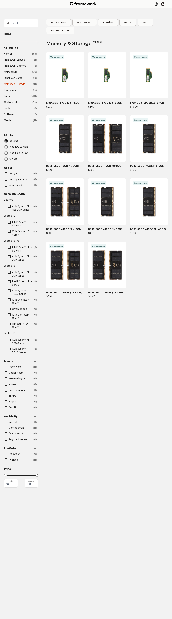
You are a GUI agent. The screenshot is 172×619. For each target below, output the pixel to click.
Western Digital (17, 378)
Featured (14, 141)
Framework (15, 367)
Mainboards (10, 72)
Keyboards (10, 90)
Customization (12, 102)
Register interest (18, 439)
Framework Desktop (15, 66)
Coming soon (16, 428)
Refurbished (15, 185)
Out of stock (16, 433)
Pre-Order (14, 454)
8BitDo (12, 396)
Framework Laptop (14, 60)
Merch (7, 120)
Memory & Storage (14, 84)
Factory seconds (18, 179)
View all (8, 54)
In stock (13, 422)
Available (13, 460)
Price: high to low (18, 153)
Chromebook (19, 309)
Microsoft (14, 384)
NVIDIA (12, 402)
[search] (21, 23)
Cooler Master (16, 373)
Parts (7, 96)
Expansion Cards (13, 78)
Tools (7, 108)
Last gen (13, 173)
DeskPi (12, 407)
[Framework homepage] (83, 4)
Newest (13, 159)
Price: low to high (18, 147)
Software (9, 114)
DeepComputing (18, 390)
